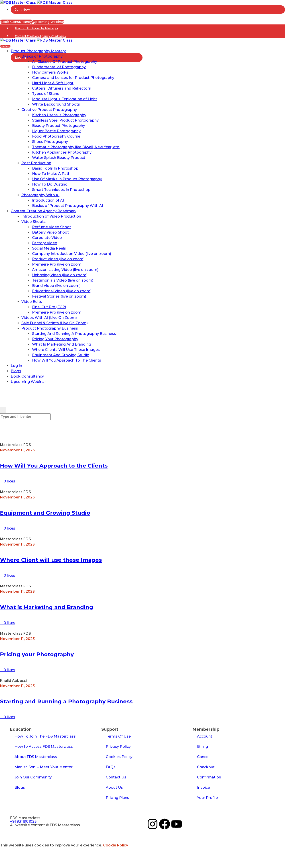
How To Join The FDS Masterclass (45, 736)
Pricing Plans (117, 798)
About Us (114, 787)
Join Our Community (33, 777)
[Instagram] (152, 824)
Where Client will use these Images (51, 560)
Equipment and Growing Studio (45, 513)
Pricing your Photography (37, 654)
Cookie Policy (115, 845)
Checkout (206, 767)
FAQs (111, 767)
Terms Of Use (118, 736)
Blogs (19, 787)
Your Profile (207, 798)
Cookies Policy (119, 757)
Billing (202, 746)
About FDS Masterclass (35, 757)
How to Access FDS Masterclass (43, 746)
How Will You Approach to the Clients (54, 465)
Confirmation (209, 777)
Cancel (203, 757)
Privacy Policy (118, 746)
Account (204, 736)
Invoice (203, 787)
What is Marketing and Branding (46, 607)
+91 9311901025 (23, 821)
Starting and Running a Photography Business (66, 701)
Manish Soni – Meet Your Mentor (43, 767)
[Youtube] (176, 824)
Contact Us (116, 777)
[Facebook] (164, 824)
